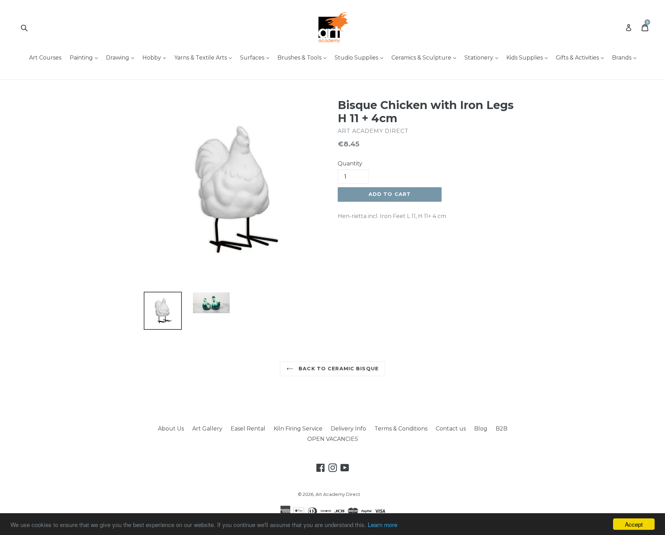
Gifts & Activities (581, 57)
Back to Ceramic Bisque (338, 368)
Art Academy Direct (338, 494)
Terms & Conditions (400, 428)
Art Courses (45, 57)
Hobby (155, 57)
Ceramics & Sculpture (425, 57)
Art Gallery (207, 428)
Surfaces (256, 57)
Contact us (451, 428)
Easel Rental (248, 428)
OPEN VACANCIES (332, 439)
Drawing (122, 57)
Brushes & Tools (303, 57)
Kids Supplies (528, 57)
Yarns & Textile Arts (204, 57)
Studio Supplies (361, 57)
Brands (626, 57)
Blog (480, 428)
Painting (85, 57)
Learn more (382, 524)
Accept (634, 524)
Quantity (350, 163)
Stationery (483, 57)
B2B (501, 428)
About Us (171, 428)
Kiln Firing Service (298, 428)
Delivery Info (348, 428)
